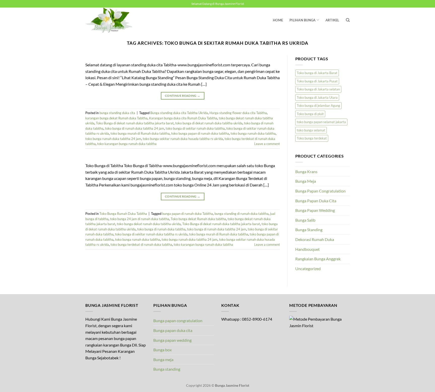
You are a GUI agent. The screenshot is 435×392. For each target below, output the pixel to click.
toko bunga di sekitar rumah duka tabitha (195, 128)
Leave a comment (267, 144)
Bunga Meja (305, 181)
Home (278, 20)
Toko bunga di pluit (310, 114)
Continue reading (182, 95)
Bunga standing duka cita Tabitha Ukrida (179, 113)
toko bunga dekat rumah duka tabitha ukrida (149, 224)
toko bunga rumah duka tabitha (253, 133)
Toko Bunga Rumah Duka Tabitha (123, 214)
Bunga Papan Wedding (315, 210)
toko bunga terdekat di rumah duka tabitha (141, 244)
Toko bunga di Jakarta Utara (317, 97)
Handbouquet (307, 249)
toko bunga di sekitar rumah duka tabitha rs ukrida (151, 234)
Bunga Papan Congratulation (320, 190)
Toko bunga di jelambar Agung (318, 106)
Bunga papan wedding (172, 340)
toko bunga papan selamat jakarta (321, 122)
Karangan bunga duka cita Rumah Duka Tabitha (183, 118)
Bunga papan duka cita (172, 330)
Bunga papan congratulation (177, 320)
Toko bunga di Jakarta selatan (318, 89)
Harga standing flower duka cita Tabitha (238, 113)
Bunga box (162, 349)
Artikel (332, 20)
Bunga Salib (305, 220)
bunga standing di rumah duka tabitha (241, 214)
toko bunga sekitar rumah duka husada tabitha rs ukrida (183, 139)
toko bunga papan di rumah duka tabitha (200, 133)
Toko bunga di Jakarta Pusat (317, 81)
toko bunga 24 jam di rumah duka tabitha (139, 219)
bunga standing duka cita (117, 113)
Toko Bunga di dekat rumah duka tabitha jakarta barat (135, 123)
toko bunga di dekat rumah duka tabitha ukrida (208, 123)
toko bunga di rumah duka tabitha (161, 229)
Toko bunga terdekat (312, 138)
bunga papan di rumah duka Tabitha (187, 214)
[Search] (348, 20)
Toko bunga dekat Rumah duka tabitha (198, 219)
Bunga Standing (308, 229)
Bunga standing (166, 369)
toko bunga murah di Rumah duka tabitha (140, 133)
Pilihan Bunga (302, 20)
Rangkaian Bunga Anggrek (318, 258)
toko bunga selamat (311, 130)
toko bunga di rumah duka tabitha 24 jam (134, 128)
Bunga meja (163, 359)
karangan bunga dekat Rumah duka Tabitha (116, 118)
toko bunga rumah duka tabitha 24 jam (113, 139)
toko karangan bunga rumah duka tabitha (127, 144)
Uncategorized (308, 268)
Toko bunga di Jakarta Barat (317, 73)
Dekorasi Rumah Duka (314, 239)
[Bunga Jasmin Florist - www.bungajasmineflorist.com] (110, 20)
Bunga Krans (306, 171)
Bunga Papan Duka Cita (315, 200)
